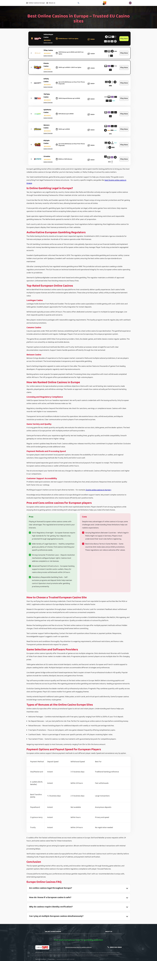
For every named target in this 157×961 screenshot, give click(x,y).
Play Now (124, 38)
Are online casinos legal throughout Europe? (50, 888)
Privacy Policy (51, 959)
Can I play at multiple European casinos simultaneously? (56, 916)
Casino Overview (48, 43)
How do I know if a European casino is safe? (50, 897)
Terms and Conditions (40, 959)
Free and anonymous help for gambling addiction (78, 947)
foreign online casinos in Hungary (98, 489)
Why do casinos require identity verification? (51, 907)
